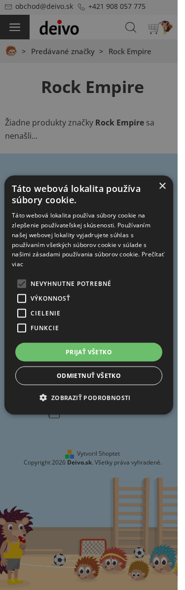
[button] (88, 398)
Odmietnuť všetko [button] (89, 376)
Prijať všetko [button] (89, 352)
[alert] (89, 295)
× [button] (162, 185)
